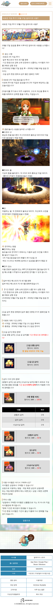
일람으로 (26, 520)
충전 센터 (24, 3)
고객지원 (14, 590)
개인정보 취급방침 (39, 585)
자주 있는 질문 (39, 590)
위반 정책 (13, 585)
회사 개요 (39, 594)
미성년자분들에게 (13, 594)
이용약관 (39, 580)
